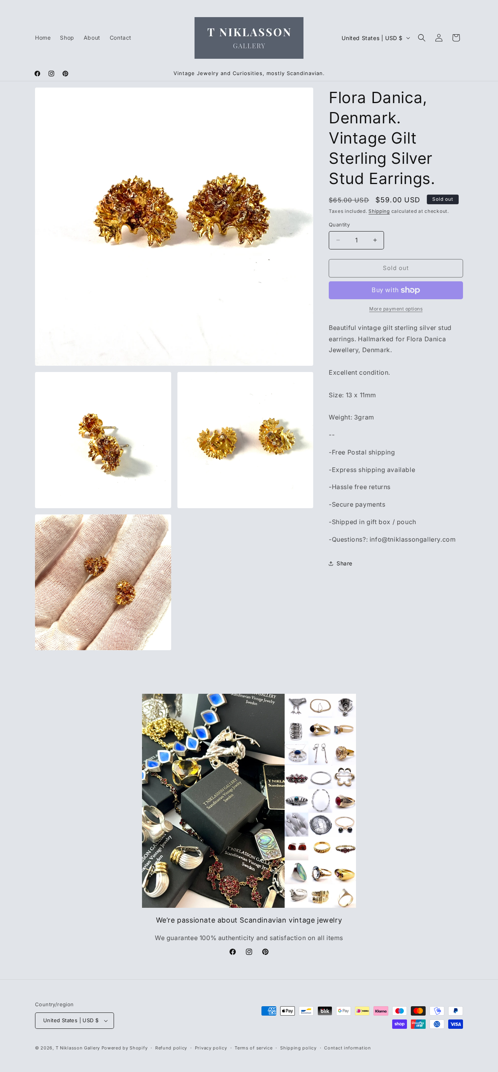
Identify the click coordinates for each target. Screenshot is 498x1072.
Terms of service (253, 1048)
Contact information (347, 1048)
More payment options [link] (396, 309)
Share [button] (344, 563)
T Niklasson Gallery (78, 1048)
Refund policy (171, 1048)
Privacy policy (211, 1048)
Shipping (379, 211)
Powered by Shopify (125, 1048)
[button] (421, 37)
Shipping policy (298, 1048)
